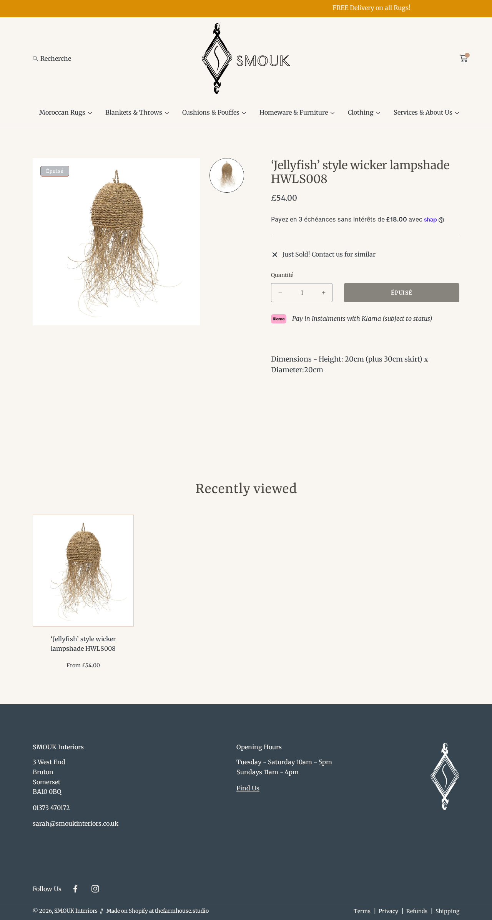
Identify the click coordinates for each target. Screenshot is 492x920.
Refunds (416, 911)
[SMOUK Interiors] (246, 58)
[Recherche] (37, 59)
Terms (362, 911)
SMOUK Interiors (76, 910)
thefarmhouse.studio (182, 910)
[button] (52, 59)
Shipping (447, 911)
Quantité (282, 275)
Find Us (247, 788)
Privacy (388, 911)
